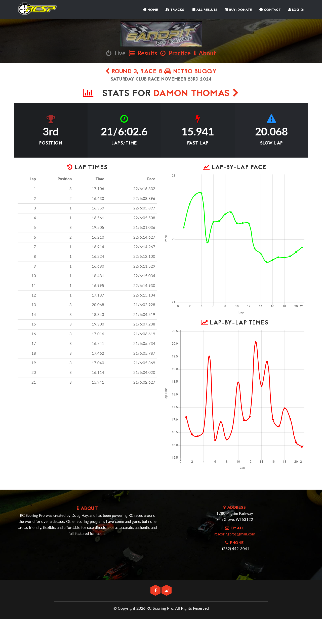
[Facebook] (156, 591)
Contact (272, 10)
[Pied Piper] (167, 591)
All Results (206, 10)
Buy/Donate (240, 10)
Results (146, 54)
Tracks (176, 10)
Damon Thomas (193, 94)
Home (152, 10)
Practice (178, 54)
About (206, 54)
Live (118, 54)
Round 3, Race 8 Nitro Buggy (163, 72)
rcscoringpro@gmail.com (234, 534)
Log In (297, 10)
